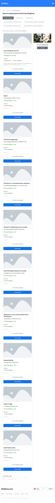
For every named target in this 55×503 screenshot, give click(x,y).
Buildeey (4, 3)
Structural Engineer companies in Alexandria (34, 21)
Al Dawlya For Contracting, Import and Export (17, 183)
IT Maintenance (29, 18)
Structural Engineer (8, 18)
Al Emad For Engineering (10, 139)
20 (12, 479)
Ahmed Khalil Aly (8, 360)
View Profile (18, 73)
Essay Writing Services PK (11, 50)
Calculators (16, 493)
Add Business (9, 493)
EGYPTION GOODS (9, 448)
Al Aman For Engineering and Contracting (15, 227)
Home (4, 10)
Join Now (42, 47)
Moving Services (7, 55)
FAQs (26, 493)
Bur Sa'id (14, 55)
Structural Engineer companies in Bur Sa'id (33, 25)
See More (23, 64)
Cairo (15, 100)
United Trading (8, 404)
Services (8, 10)
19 (9, 479)
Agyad (5, 95)
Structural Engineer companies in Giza (12, 25)
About (2, 493)
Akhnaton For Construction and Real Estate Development (16, 315)
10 (3, 479)
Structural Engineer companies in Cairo (12, 21)
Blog (22, 493)
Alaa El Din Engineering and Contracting (15, 271)
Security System (19, 18)
